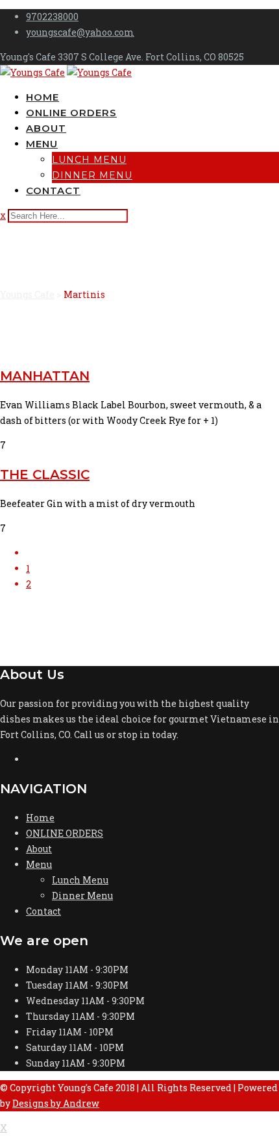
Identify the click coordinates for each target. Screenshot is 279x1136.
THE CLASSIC (45, 474)
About (46, 128)
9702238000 (52, 16)
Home (42, 97)
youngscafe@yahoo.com (80, 32)
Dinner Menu (92, 175)
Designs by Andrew (55, 1103)
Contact (53, 190)
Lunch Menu (89, 160)
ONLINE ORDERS (71, 112)
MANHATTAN (45, 376)
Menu (42, 144)
